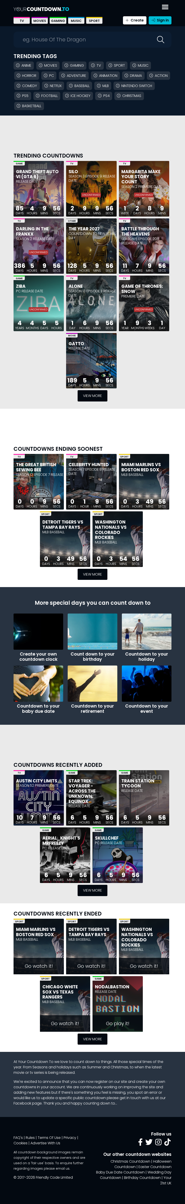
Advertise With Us (45, 1143)
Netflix (56, 85)
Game (19, 163)
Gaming (58, 21)
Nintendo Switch (136, 85)
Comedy (29, 85)
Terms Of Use (49, 1137)
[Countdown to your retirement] (92, 684)
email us (62, 1168)
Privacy (70, 1137)
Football (49, 95)
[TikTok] (167, 1143)
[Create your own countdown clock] (38, 632)
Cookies (21, 1143)
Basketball (31, 106)
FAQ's (18, 1137)
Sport (94, 21)
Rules (30, 1137)
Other (72, 221)
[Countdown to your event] (146, 684)
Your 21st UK (165, 1180)
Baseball (82, 85)
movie (19, 1072)
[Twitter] (148, 1143)
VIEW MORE (92, 395)
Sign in (162, 20)
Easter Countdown (155, 1166)
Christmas (131, 95)
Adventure (76, 75)
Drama (136, 75)
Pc (51, 75)
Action (161, 75)
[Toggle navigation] (165, 6)
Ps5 (25, 95)
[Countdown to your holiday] (146, 632)
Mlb (105, 85)
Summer (94, 1067)
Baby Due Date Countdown (120, 1172)
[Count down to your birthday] (92, 632)
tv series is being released (52, 1072)
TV (22, 21)
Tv (99, 65)
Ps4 (106, 95)
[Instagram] (158, 1143)
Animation (108, 75)
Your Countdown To (35, 1061)
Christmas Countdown (130, 1161)
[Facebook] (140, 1143)
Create (137, 20)
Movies (39, 21)
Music (76, 21)
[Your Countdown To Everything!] (41, 9)
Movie (72, 335)
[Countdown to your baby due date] (38, 684)
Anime (26, 65)
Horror (29, 75)
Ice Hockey (80, 95)
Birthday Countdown (142, 1177)
